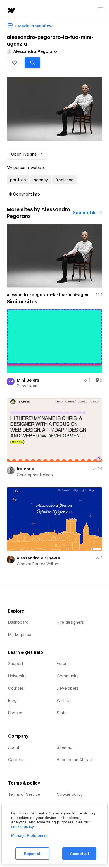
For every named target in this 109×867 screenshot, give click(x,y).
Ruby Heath (28, 386)
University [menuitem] (17, 676)
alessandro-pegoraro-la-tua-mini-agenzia (50, 294)
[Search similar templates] (32, 62)
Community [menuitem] (68, 676)
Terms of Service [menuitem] (24, 794)
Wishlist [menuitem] (64, 700)
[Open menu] (100, 9)
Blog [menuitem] (12, 700)
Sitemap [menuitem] (64, 747)
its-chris (25, 469)
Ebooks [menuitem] (15, 713)
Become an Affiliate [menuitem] (75, 760)
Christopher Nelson (35, 475)
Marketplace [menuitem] (19, 634)
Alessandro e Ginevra (38, 558)
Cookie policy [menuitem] (70, 794)
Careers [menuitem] (15, 760)
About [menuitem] (13, 747)
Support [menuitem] (15, 663)
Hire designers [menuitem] (70, 622)
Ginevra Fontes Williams (39, 564)
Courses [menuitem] (16, 688)
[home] (11, 11)
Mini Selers (28, 380)
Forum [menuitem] (63, 663)
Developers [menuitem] (68, 688)
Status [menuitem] (62, 713)
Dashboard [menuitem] (18, 622)
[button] (14, 62)
